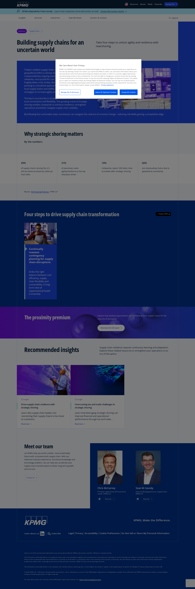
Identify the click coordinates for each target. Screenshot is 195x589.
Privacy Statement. (107, 85)
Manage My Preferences (70, 92)
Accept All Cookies (128, 92)
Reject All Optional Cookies (106, 92)
